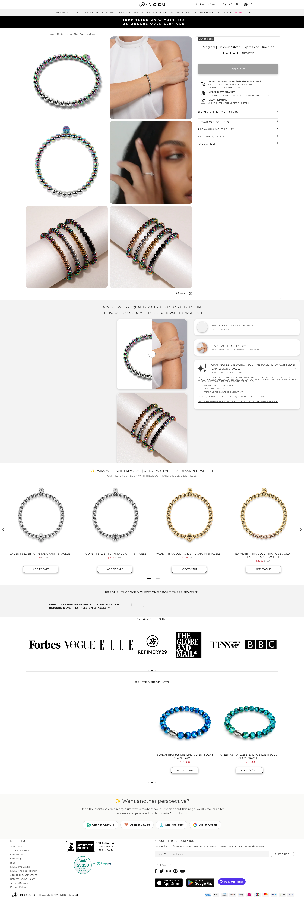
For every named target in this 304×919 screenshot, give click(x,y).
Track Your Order (20, 914)
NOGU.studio (152, 4)
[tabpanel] (188, 708)
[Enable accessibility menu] (246, 4)
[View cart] (252, 4)
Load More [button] (152, 516)
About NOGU (17, 910)
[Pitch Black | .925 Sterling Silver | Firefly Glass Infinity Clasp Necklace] (184, 784)
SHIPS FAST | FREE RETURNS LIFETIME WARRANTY (153, 22)
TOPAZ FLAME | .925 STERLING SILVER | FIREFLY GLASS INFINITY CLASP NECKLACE (249, 820)
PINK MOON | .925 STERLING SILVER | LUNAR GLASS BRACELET (120, 820)
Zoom (182, 293)
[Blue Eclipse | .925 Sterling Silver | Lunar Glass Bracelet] (55, 784)
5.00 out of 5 (57, 488)
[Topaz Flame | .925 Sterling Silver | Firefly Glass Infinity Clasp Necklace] (249, 784)
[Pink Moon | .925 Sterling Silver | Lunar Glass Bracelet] (120, 784)
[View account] (237, 4)
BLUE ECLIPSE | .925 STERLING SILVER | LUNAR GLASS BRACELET (55, 820)
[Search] (224, 4)
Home (52, 34)
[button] (133, 478)
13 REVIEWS (247, 53)
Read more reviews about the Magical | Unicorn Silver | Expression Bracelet (238, 401)
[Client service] (231, 4)
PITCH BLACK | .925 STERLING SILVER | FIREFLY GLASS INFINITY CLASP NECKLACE (185, 820)
